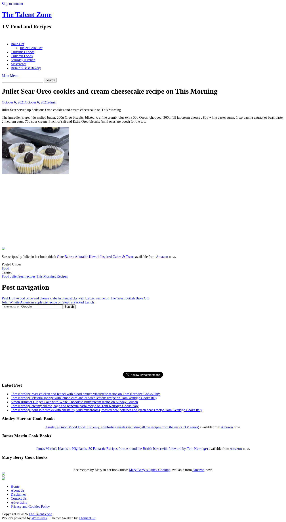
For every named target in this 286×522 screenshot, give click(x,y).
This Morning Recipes (52, 276)
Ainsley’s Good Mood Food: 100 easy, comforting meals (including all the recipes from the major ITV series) (122, 427)
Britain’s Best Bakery (26, 68)
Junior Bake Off (31, 48)
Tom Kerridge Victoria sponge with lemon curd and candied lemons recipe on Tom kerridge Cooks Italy (84, 398)
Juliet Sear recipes (22, 276)
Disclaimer (18, 494)
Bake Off (17, 44)
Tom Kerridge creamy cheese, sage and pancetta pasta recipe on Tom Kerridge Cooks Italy (75, 406)
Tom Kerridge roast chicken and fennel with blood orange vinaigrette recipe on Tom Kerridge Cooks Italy (85, 394)
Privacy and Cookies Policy (30, 506)
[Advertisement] (83, 36)
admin (52, 102)
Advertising (19, 502)
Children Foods (22, 56)
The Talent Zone (27, 15)
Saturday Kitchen (23, 60)
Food (5, 268)
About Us (18, 490)
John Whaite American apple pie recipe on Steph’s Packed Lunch (48, 302)
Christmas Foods (22, 52)
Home (15, 486)
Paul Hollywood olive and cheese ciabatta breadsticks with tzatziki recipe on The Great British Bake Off (75, 298)
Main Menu (10, 76)
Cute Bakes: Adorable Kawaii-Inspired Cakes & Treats (95, 257)
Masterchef (18, 64)
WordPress (39, 518)
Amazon (162, 257)
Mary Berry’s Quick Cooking (149, 470)
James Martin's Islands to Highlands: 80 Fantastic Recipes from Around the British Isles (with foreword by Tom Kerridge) (122, 448)
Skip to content (12, 4)
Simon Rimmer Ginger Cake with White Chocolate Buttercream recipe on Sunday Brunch (74, 402)
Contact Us (19, 498)
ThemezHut (87, 518)
